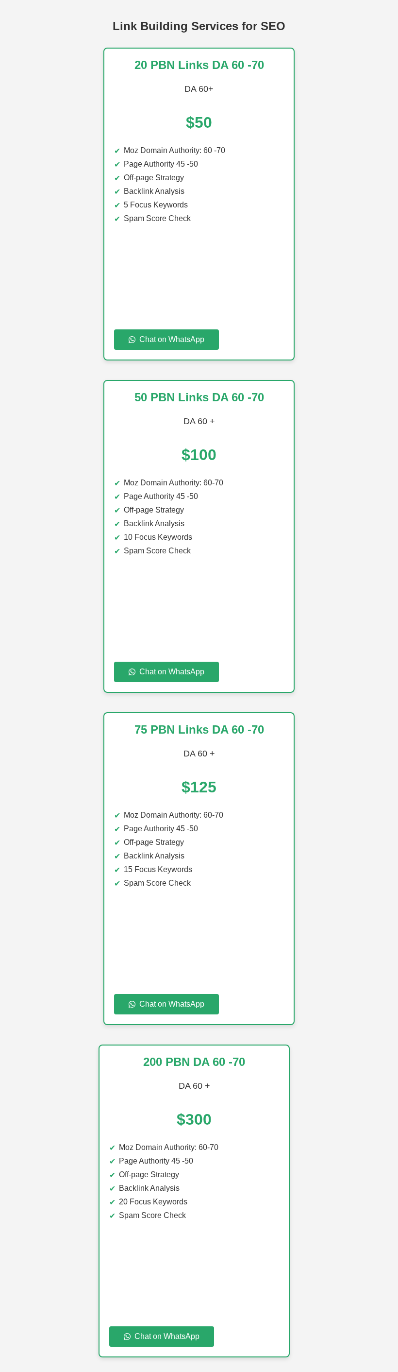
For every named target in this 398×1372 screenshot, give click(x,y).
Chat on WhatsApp (171, 339)
